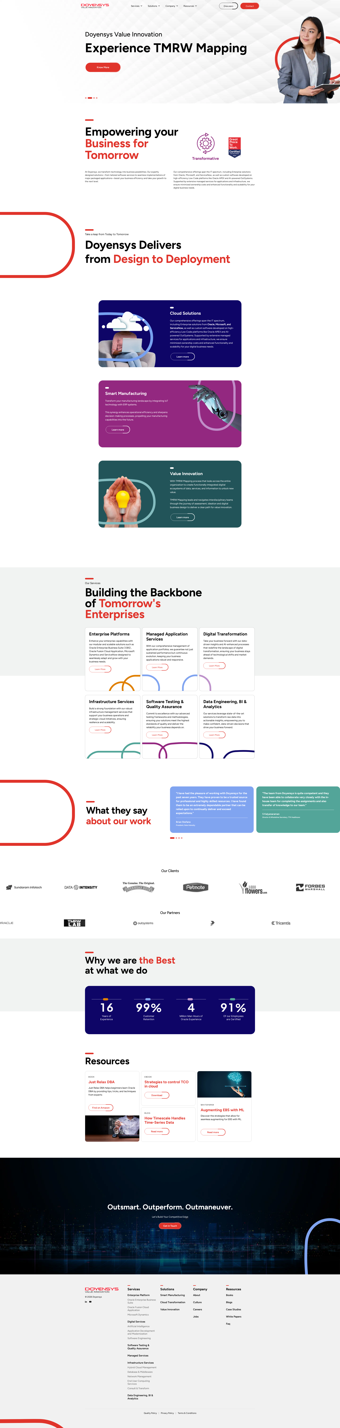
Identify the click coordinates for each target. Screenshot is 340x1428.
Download (156, 1095)
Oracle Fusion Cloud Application (138, 1309)
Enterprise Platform (139, 1295)
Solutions (152, 6)
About (196, 1295)
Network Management (139, 1376)
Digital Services (136, 1321)
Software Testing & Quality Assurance (138, 1347)
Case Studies (233, 1309)
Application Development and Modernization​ (141, 1332)
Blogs (229, 1302)
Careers (197, 1309)
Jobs (196, 1316)
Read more (157, 1131)
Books (229, 1295)
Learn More (100, 669)
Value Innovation (170, 1309)
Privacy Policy (167, 1413)
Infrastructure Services (141, 1362)
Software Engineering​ (139, 1338)
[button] (86, 98)
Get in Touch (170, 1225)
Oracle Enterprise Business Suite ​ (142, 1301)
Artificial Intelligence (139, 1326)
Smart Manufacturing (172, 1295)
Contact (250, 6)
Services (135, 6)
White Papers (233, 1316)
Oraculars (228, 6)
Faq (228, 1323)
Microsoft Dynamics (138, 1314)
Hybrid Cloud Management (142, 1367)
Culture (197, 1302)
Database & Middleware (140, 1371)
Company (170, 6)
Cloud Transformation (172, 1302)
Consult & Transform (138, 1388)
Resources (189, 6)
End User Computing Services (139, 1382)
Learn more (183, 356)
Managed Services (138, 1355)
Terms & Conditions (187, 1413)
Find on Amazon (101, 1107)
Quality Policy (150, 1413)
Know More (69, 78)
